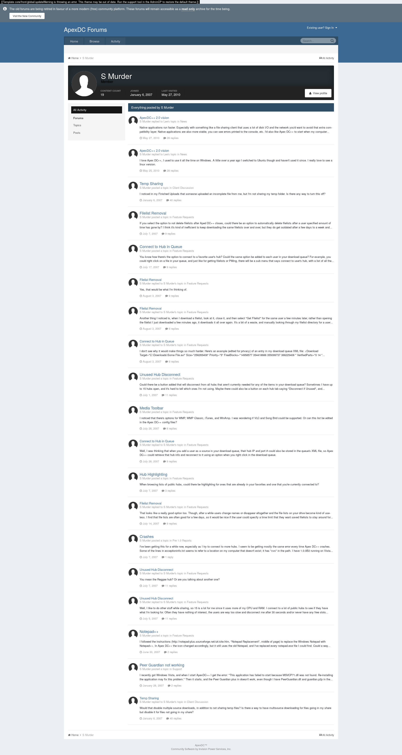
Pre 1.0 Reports (182, 540)
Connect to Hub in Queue (161, 246)
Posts (76, 133)
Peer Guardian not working (162, 665)
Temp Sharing (151, 183)
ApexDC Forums (85, 29)
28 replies (172, 138)
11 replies (170, 395)
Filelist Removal (153, 213)
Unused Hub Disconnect (160, 374)
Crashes (147, 536)
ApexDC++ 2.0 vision (154, 117)
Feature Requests (183, 217)
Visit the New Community (27, 16)
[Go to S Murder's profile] (133, 120)
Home (74, 41)
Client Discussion (183, 188)
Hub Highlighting (153, 474)
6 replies (171, 428)
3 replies (169, 491)
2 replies (172, 652)
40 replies (175, 200)
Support (177, 669)
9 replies (169, 233)
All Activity (79, 110)
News (183, 121)
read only (188, 9)
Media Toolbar (151, 407)
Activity (115, 41)
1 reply (168, 557)
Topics (77, 125)
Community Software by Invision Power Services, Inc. (201, 749)
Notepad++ (149, 631)
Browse (94, 41)
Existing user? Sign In (321, 28)
